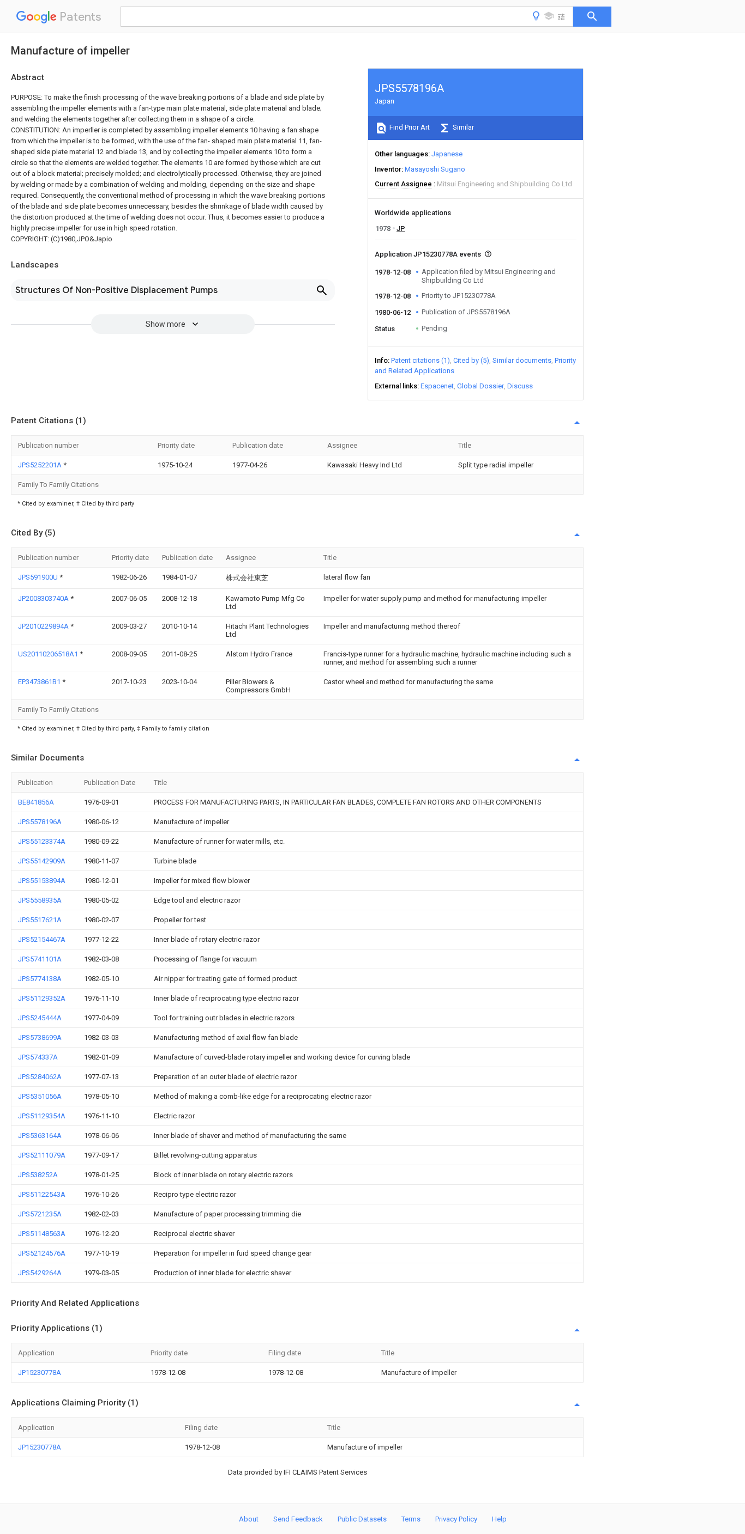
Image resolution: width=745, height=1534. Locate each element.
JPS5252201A (40, 465)
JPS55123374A (41, 841)
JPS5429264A (40, 1273)
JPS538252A (38, 1175)
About (249, 1519)
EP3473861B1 (40, 682)
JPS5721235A (40, 1214)
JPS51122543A (41, 1194)
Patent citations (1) (420, 360)
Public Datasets (362, 1519)
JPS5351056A (40, 1096)
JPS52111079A (41, 1155)
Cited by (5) (471, 360)
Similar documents (521, 360)
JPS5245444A (40, 1018)
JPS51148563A (41, 1233)
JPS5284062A (40, 1077)
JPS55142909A (41, 861)
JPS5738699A (40, 1037)
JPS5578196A (40, 822)
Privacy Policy (456, 1519)
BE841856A (36, 802)
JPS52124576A (41, 1253)
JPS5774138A (40, 979)
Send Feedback (298, 1519)
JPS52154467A (41, 939)
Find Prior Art (409, 127)
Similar (462, 127)
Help (499, 1519)
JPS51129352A (41, 998)
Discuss (520, 386)
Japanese (446, 154)
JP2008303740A (44, 598)
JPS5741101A (40, 959)
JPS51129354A (41, 1116)
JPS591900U (38, 577)
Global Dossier (480, 386)
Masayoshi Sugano (435, 169)
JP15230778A (39, 1372)
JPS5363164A (40, 1135)
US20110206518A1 (49, 654)
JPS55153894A (41, 880)
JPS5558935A (40, 900)
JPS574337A (38, 1057)
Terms (410, 1519)
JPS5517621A (40, 920)
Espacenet (437, 386)
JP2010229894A (44, 626)
